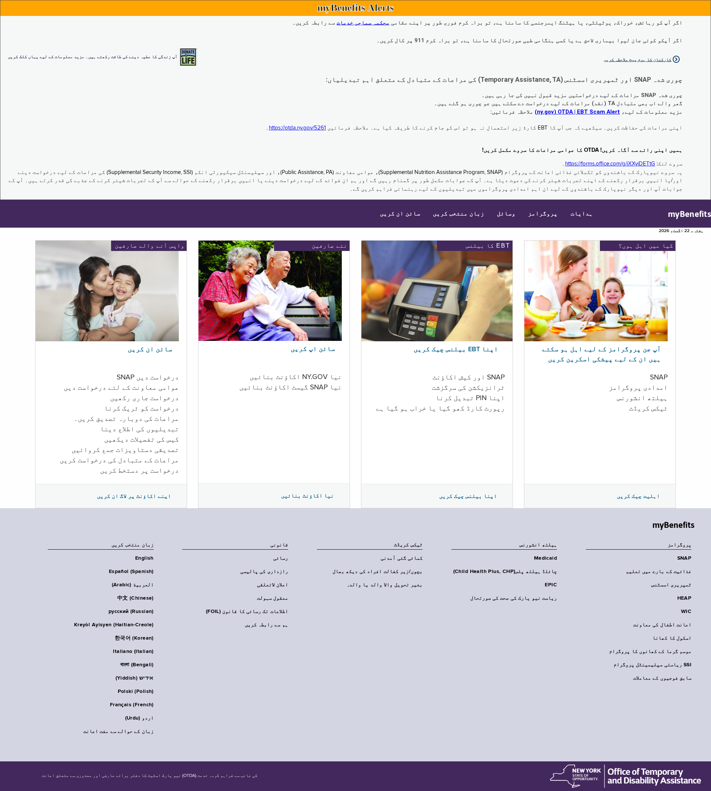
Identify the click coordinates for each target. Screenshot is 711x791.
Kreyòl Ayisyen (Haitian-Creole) (114, 624)
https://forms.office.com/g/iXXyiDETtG (610, 164)
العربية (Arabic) (133, 584)
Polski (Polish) (136, 691)
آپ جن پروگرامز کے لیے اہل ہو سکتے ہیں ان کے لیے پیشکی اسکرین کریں (601, 354)
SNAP (684, 558)
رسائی (280, 558)
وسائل (506, 214)
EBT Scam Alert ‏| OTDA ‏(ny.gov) (577, 111)
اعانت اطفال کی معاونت (662, 624)
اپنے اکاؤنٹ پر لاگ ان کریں (134, 496)
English (144, 558)
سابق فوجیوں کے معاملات (662, 678)
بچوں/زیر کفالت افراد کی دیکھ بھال (378, 571)
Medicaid (545, 558)
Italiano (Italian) (133, 651)
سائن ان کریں (400, 214)
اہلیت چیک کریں (638, 496)
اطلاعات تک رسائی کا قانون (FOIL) (247, 611)
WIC (686, 611)
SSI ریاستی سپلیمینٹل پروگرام (652, 664)
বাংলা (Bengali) (137, 664)
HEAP (684, 598)
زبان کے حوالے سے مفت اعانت (118, 731)
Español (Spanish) (131, 571)
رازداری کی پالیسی (264, 571)
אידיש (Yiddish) (135, 678)
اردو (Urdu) (139, 718)
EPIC (551, 584)
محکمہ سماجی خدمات (363, 22)
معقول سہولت (272, 598)
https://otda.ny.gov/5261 (297, 128)
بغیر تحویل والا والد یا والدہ (384, 584)
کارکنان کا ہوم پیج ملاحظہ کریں (637, 59)
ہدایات (582, 214)
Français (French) (132, 704)
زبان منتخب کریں (458, 214)
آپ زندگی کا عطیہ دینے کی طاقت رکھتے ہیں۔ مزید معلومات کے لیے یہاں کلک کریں (92, 56)
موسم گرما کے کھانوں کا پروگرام (650, 651)
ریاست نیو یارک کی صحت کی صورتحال (513, 598)
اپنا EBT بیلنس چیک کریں (456, 349)
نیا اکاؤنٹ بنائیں (307, 495)
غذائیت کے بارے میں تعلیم (658, 571)
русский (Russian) (131, 611)
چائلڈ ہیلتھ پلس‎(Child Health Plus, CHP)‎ (505, 571)
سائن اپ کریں (313, 349)
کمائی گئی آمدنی (402, 558)
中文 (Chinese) (135, 598)
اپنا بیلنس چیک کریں (468, 496)
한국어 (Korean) (134, 638)
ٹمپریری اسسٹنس (671, 584)
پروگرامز (543, 214)
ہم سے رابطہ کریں (266, 624)
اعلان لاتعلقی (272, 584)
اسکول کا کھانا (671, 638)
